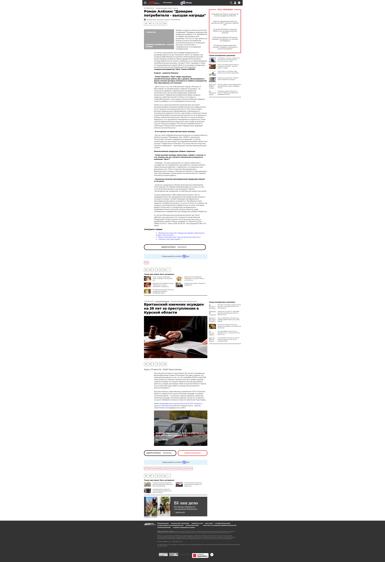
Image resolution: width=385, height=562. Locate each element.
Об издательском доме (222, 523)
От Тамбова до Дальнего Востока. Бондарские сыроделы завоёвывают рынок (163, 291)
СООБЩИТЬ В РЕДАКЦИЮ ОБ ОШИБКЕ (184, 527)
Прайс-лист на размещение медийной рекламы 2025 (219, 525)
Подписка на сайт (197, 523)
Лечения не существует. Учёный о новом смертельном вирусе (228, 78)
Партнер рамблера (185, 554)
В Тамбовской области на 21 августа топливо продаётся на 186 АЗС (225, 15)
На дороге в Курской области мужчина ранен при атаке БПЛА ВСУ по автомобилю (163, 484)
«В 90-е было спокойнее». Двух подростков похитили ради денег (228, 72)
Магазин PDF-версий (192, 525)
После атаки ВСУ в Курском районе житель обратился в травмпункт (193, 484)
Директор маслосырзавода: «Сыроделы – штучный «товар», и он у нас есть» (194, 278)
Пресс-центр (209, 523)
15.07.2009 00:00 (149, 8)
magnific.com (148, 359)
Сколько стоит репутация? (169, 239)
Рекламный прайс (163, 523)
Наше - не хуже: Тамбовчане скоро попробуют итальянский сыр (162, 278)
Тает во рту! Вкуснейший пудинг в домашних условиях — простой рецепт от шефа (228, 66)
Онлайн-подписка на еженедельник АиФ (170, 525)
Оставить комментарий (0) (192, 453)
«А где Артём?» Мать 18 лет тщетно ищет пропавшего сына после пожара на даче (228, 339)
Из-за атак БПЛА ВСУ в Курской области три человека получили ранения (225, 31)
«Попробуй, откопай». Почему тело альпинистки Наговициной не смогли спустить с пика (229, 59)
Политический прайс (164, 527)
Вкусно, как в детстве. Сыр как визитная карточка (179, 237)
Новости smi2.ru (150, 517)
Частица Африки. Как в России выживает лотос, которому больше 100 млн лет (229, 332)
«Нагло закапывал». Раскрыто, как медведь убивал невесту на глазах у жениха (229, 319)
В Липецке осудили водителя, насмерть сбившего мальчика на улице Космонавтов (225, 47)
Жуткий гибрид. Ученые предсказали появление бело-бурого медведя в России (229, 86)
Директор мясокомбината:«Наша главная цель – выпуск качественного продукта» (163, 285)
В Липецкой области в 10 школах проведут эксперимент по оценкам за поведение (225, 39)
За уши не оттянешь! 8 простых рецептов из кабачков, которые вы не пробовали (229, 326)
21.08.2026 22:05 (149, 301)
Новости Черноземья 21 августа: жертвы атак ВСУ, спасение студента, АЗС (225, 23)
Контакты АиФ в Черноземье (180, 523)
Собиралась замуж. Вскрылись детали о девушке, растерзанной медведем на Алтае (228, 92)
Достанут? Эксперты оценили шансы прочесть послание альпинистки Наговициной (229, 306)
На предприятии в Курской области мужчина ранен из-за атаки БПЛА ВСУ (162, 490)
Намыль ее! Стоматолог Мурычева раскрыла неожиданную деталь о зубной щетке (228, 313)
